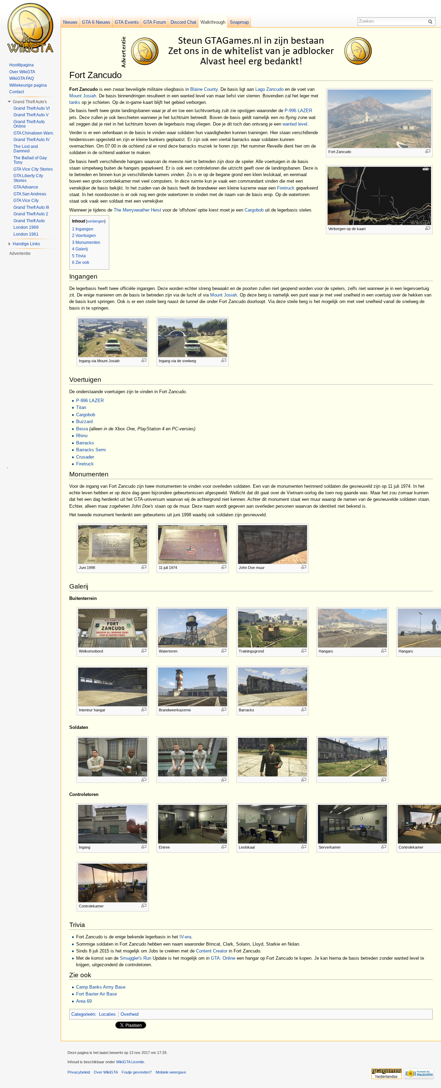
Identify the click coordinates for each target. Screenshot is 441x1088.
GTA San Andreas (29, 194)
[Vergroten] (427, 151)
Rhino (82, 435)
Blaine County (204, 89)
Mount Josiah (82, 95)
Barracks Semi (91, 449)
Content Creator (211, 951)
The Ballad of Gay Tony (30, 160)
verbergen (95, 221)
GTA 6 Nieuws (96, 22)
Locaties (107, 1014)
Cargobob (254, 210)
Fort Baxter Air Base (96, 994)
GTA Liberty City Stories (28, 178)
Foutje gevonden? (137, 1072)
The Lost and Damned (25, 149)
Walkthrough (213, 22)
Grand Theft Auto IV (31, 139)
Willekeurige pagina (28, 85)
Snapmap (239, 22)
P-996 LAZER (298, 110)
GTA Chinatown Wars (33, 133)
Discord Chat (183, 22)
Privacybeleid (79, 1072)
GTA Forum (154, 22)
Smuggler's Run (135, 958)
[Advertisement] (252, 50)
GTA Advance (25, 187)
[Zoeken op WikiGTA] (431, 21)
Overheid (130, 1014)
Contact (16, 91)
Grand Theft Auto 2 (30, 214)
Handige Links (26, 243)
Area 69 (84, 1001)
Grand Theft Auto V (31, 114)
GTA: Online (223, 958)
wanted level (295, 124)
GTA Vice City (26, 200)
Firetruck (286, 188)
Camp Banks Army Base (100, 987)
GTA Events (127, 22)
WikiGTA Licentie (130, 1062)
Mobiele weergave (171, 1072)
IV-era (185, 936)
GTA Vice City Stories (33, 169)
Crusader (85, 457)
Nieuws (70, 22)
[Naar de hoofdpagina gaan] (30, 27)
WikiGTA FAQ (21, 78)
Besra (82, 428)
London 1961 (26, 234)
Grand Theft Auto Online (29, 124)
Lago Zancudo (269, 89)
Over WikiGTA (22, 71)
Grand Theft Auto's (30, 101)
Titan (81, 407)
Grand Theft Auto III (31, 207)
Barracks (85, 442)
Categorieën (83, 1014)
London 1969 (26, 227)
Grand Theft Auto (29, 220)
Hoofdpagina (21, 65)
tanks (74, 102)
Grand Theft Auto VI (31, 108)
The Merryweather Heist (137, 210)
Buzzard (84, 421)
